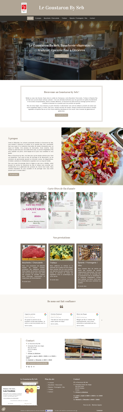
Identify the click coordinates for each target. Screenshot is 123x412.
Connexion (99, 410)
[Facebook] (26, 367)
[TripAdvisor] (33, 367)
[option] (36, 319)
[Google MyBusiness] (29, 367)
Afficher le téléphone (34, 353)
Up (76, 410)
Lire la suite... (29, 324)
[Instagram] (31, 367)
